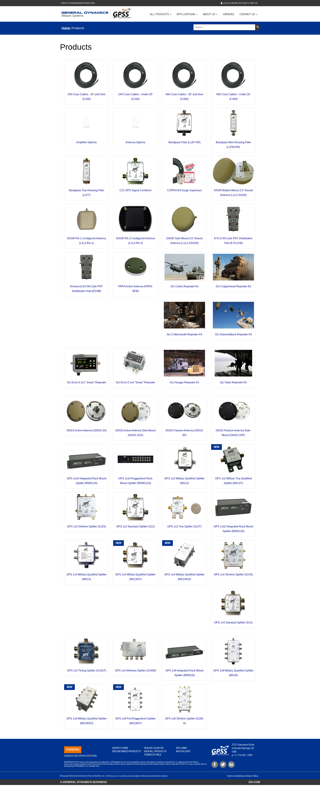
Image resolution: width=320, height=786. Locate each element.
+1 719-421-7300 (243, 755)
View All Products (155, 751)
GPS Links (181, 748)
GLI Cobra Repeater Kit (184, 286)
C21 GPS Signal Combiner (136, 190)
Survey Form (120, 748)
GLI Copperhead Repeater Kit (233, 286)
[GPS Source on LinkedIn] (231, 764)
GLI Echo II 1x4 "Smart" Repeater (135, 382)
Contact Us (248, 14)
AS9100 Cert (183, 751)
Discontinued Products (126, 751)
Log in (226, 3)
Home (66, 28)
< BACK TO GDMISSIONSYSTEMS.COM (77, 3)
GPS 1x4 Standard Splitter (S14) (233, 622)
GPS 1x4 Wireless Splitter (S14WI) (135, 670)
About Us (209, 14)
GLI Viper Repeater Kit (233, 382)
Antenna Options (135, 142)
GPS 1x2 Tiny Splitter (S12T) (184, 526)
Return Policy (252, 776)
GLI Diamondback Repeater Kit (233, 334)
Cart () (253, 3)
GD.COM (254, 782)
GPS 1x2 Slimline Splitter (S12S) (86, 526)
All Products (160, 14)
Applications (186, 14)
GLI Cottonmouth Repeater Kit (184, 334)
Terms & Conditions (236, 776)
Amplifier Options (86, 142)
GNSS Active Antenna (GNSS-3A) (86, 430)
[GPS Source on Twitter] (223, 764)
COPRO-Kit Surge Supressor (184, 190)
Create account (239, 3)
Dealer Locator (154, 748)
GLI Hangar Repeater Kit (184, 382)
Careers (228, 14)
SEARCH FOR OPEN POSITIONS (80, 755)
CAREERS (73, 749)
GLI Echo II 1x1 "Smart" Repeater (86, 382)
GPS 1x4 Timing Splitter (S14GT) (86, 670)
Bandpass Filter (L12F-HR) (184, 142)
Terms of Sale (152, 754)
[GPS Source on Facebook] (214, 764)
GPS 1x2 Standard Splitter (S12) (135, 526)
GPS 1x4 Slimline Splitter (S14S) (233, 574)
